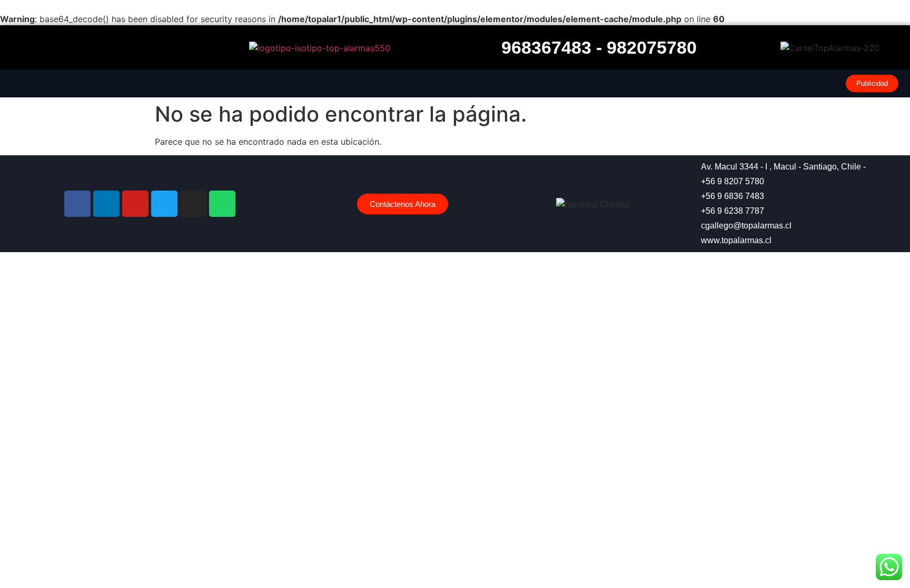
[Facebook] (77, 204)
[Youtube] (135, 204)
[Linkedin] (106, 204)
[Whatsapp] (222, 204)
